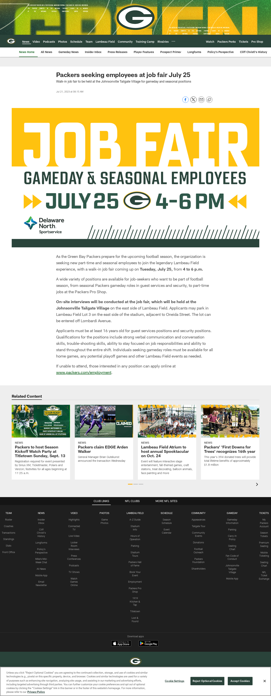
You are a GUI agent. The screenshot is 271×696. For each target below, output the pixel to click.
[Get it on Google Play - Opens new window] (148, 645)
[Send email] (201, 101)
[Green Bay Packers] (135, 662)
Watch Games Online (74, 582)
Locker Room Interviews (74, 545)
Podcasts (74, 565)
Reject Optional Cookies (207, 681)
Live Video (74, 535)
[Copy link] (209, 99)
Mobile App (41, 575)
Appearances (198, 519)
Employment (135, 581)
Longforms (41, 542)
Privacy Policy (36, 691)
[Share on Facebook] (185, 101)
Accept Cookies (240, 681)
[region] (135, 681)
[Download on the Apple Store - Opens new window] (121, 643)
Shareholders (198, 568)
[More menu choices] (173, 41)
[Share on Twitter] (193, 101)
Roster (8, 519)
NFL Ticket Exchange (264, 575)
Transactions (8, 532)
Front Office (8, 552)
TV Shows (74, 572)
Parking (135, 545)
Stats (8, 545)
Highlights (74, 519)
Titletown (135, 611)
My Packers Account (264, 523)
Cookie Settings (174, 681)
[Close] (264, 681)
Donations (198, 542)
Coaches (8, 526)
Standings (8, 539)
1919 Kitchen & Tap (135, 601)
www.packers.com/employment (83, 372)
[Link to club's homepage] (11, 41)
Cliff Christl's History (41, 533)
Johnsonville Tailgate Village (232, 569)
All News (41, 568)
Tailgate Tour (198, 526)
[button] (130, 484)
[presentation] (257, 485)
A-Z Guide (135, 519)
